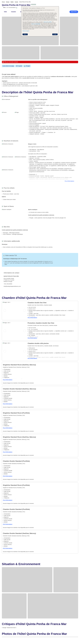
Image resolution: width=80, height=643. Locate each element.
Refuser (25, 34)
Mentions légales (26, 30)
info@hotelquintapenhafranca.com (12, 286)
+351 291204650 (8, 284)
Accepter (55, 34)
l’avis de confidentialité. (35, 23)
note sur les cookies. (47, 21)
